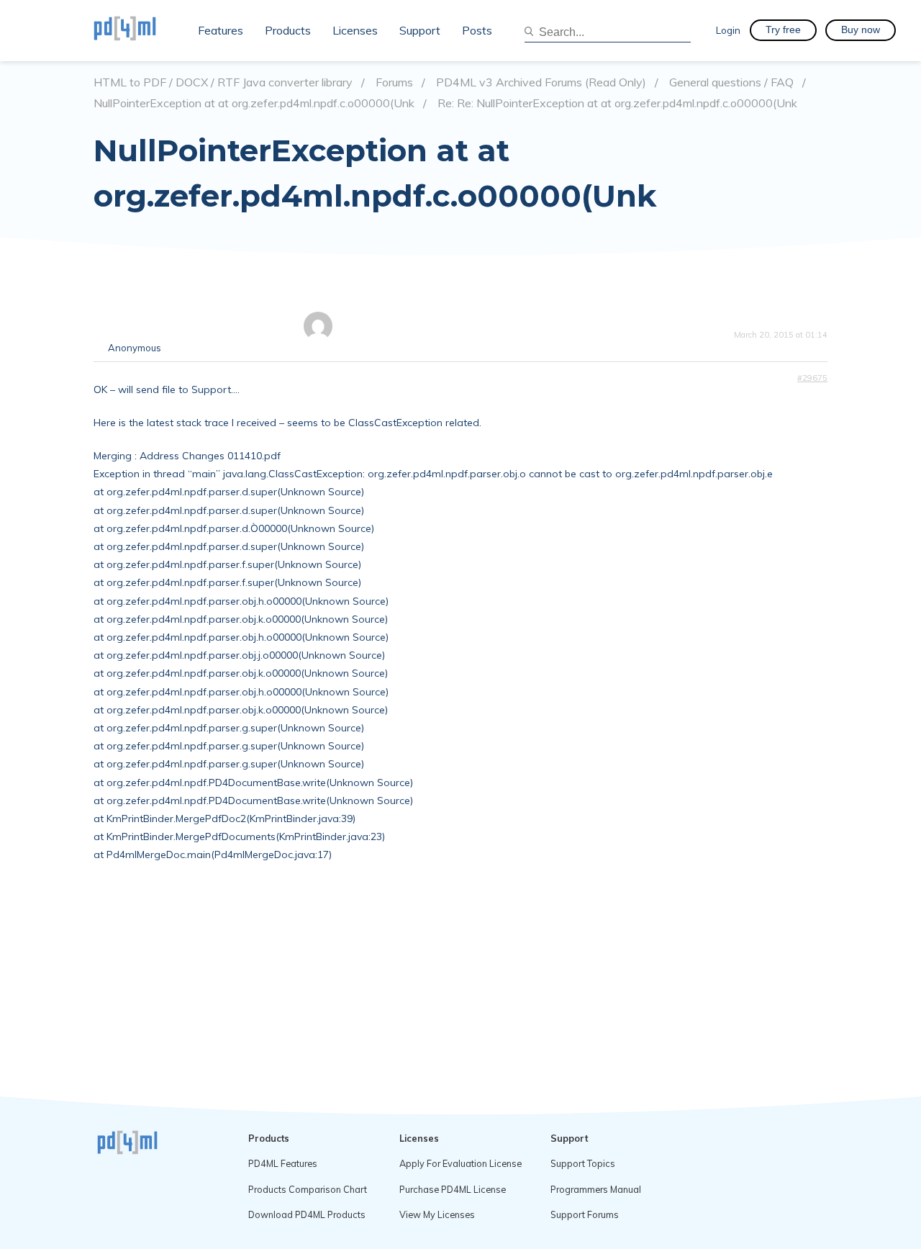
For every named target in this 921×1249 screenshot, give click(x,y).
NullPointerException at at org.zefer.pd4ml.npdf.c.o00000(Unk (254, 103)
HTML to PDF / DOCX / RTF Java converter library (223, 82)
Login (728, 30)
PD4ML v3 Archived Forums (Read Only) (541, 82)
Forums (394, 82)
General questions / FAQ (731, 82)
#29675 (812, 378)
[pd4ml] (140, 30)
